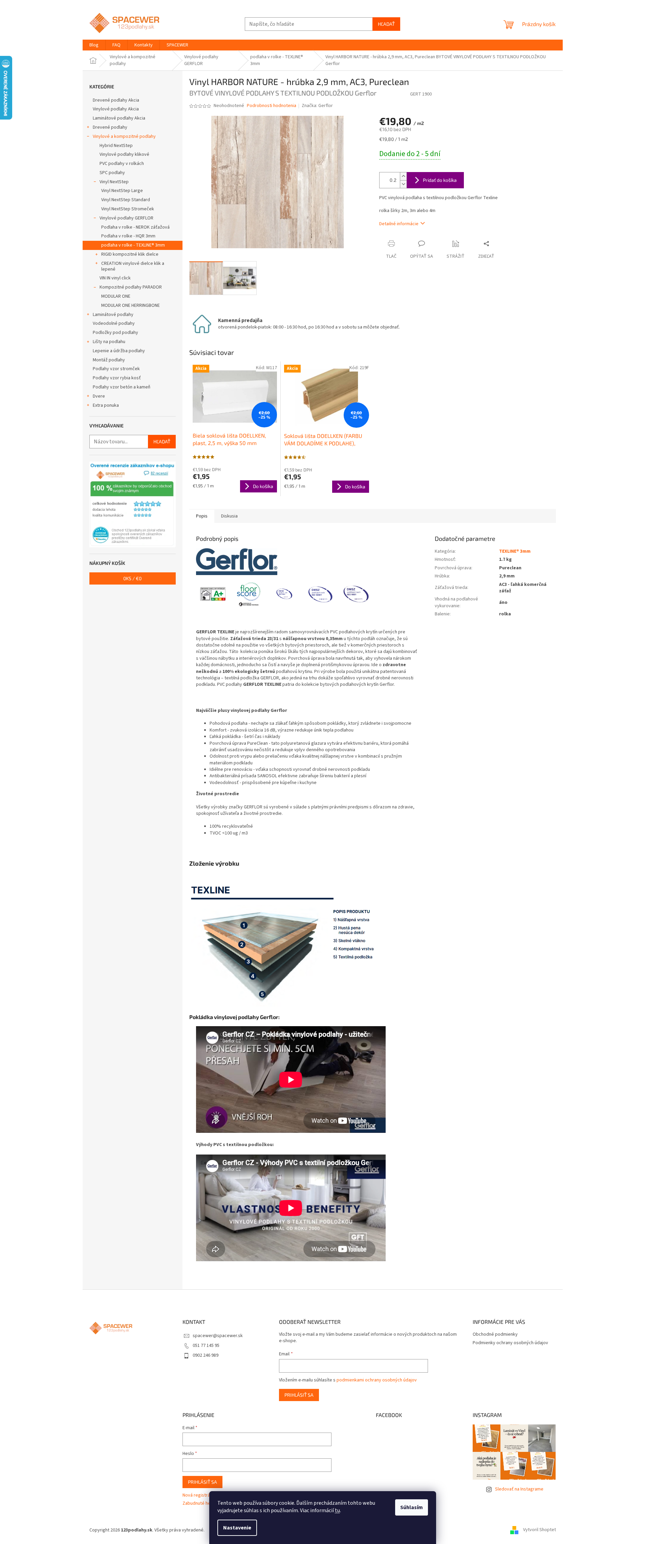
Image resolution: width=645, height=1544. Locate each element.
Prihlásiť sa (299, 1395)
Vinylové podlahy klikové (124, 154)
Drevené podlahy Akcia (116, 100)
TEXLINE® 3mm (515, 551)
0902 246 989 (205, 1355)
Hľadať (386, 24)
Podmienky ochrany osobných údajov (510, 1342)
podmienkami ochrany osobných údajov (377, 1380)
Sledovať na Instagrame (519, 1489)
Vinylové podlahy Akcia (116, 109)
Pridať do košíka (440, 180)
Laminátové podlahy (113, 314)
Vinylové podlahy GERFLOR (126, 218)
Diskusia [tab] (229, 516)
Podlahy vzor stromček (116, 368)
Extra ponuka (106, 405)
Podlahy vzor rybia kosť (117, 378)
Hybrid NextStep (116, 145)
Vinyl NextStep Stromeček (127, 209)
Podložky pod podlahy (115, 332)
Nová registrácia (199, 1495)
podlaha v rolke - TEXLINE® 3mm (133, 245)
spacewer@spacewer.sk (218, 1335)
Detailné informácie (398, 223)
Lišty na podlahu (109, 341)
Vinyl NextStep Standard (125, 199)
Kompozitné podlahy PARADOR (131, 287)
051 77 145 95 (206, 1345)
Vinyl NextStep (114, 181)
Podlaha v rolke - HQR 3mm (128, 236)
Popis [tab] (202, 516)
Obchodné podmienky (495, 1334)
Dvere (99, 396)
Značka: (317, 105)
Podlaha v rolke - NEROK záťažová (135, 227)
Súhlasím (411, 1507)
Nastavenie (237, 1527)
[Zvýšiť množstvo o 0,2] (403, 176)
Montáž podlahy (109, 360)
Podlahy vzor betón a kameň (121, 387)
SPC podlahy (112, 172)
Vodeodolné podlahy (114, 323)
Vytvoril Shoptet (539, 1530)
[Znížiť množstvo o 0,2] (403, 184)
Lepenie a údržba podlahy (119, 350)
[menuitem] (94, 45)
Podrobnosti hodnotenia (271, 106)
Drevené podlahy (110, 127)
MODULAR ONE (115, 296)
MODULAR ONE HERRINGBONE (130, 305)
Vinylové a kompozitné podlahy (124, 136)
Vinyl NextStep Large (122, 190)
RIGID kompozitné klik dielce (129, 254)
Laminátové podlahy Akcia (119, 118)
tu (337, 1510)
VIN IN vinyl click (115, 278)
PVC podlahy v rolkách (122, 163)
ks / (132, 578)
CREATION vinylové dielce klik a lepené (132, 266)
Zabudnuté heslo (199, 1503)
